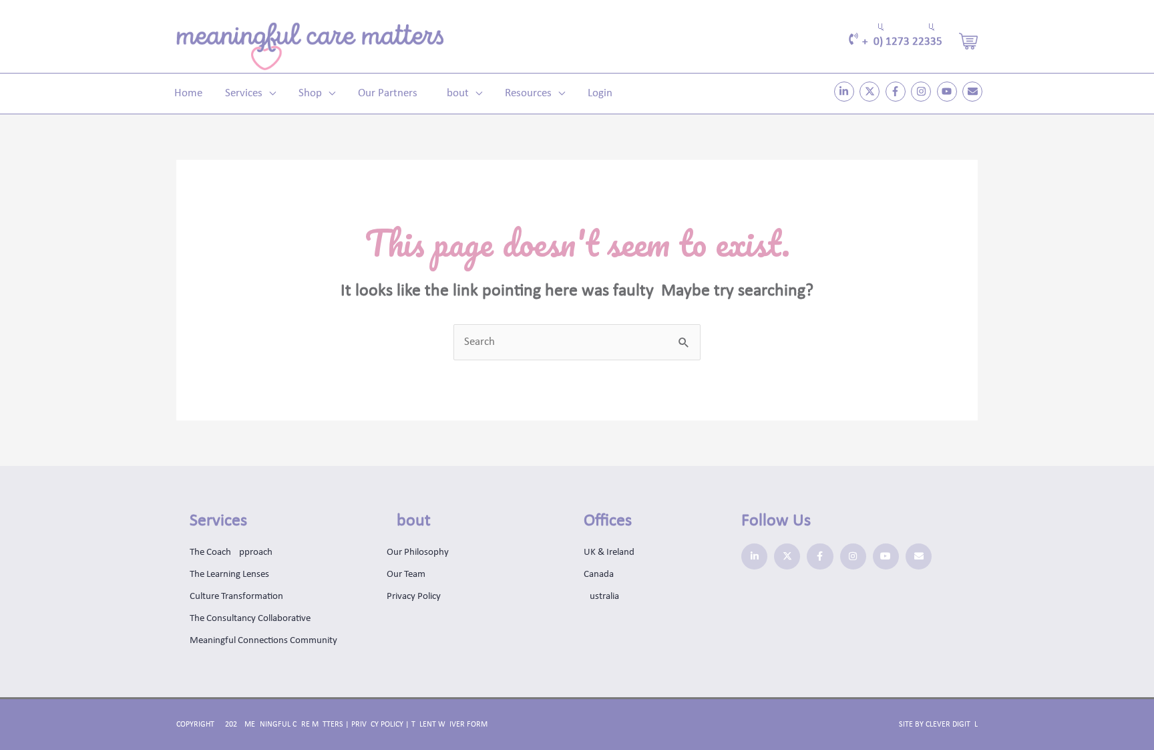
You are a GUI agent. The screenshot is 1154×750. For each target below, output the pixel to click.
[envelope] (974, 92)
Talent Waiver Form (449, 725)
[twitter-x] (871, 92)
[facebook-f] (897, 92)
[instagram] (922, 92)
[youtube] (948, 92)
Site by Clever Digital (938, 725)
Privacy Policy (377, 725)
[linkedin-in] (845, 92)
